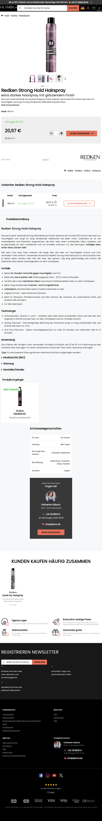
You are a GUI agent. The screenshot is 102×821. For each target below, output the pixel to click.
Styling (14, 15)
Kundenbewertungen (51, 788)
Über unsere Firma (9, 743)
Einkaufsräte (59, 717)
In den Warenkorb (80, 133)
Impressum (7, 746)
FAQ (55, 714)
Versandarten (8, 714)
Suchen (73, 8)
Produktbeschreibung (17, 219)
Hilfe (55, 721)
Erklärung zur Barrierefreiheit (14, 755)
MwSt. (4, 724)
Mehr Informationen (10, 105)
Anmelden (39, 662)
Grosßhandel (7, 727)
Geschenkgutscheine (11, 730)
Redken (45, 159)
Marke (70, 170)
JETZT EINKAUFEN (79, 2)
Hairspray (96, 170)
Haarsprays (24, 15)
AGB (4, 749)
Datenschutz (7, 752)
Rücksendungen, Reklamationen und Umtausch (21, 721)
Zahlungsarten (8, 717)
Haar (7, 15)
